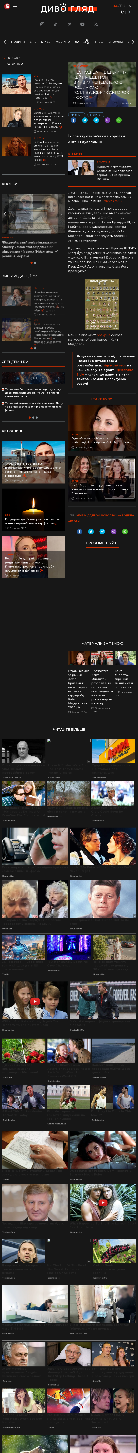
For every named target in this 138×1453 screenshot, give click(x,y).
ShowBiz (116, 41)
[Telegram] (69, 24)
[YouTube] (82, 24)
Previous (5, 42)
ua (115, 6)
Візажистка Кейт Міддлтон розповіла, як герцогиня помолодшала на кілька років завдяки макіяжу (102, 687)
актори (74, 521)
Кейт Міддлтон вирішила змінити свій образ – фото (125, 679)
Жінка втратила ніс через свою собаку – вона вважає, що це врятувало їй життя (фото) (29, 247)
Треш (99, 41)
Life (33, 41)
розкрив (103, 335)
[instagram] (42, 24)
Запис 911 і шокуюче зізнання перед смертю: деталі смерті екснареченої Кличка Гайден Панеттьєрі (49, 119)
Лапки (80, 41)
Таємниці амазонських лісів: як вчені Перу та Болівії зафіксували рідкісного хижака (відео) (34, 407)
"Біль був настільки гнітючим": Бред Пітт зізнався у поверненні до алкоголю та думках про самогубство (49, 299)
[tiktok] (55, 24)
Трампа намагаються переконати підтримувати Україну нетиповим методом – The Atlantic (48, 331)
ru (122, 6)
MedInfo (63, 41)
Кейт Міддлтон (88, 515)
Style (45, 41)
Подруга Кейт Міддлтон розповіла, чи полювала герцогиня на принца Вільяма (115, 173)
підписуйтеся (114, 365)
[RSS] (96, 24)
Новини (18, 41)
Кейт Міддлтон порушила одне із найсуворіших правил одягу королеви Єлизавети (100, 489)
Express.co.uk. (112, 201)
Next (132, 42)
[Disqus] (102, 596)
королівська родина (117, 515)
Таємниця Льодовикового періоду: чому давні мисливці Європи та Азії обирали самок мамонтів (33, 393)
